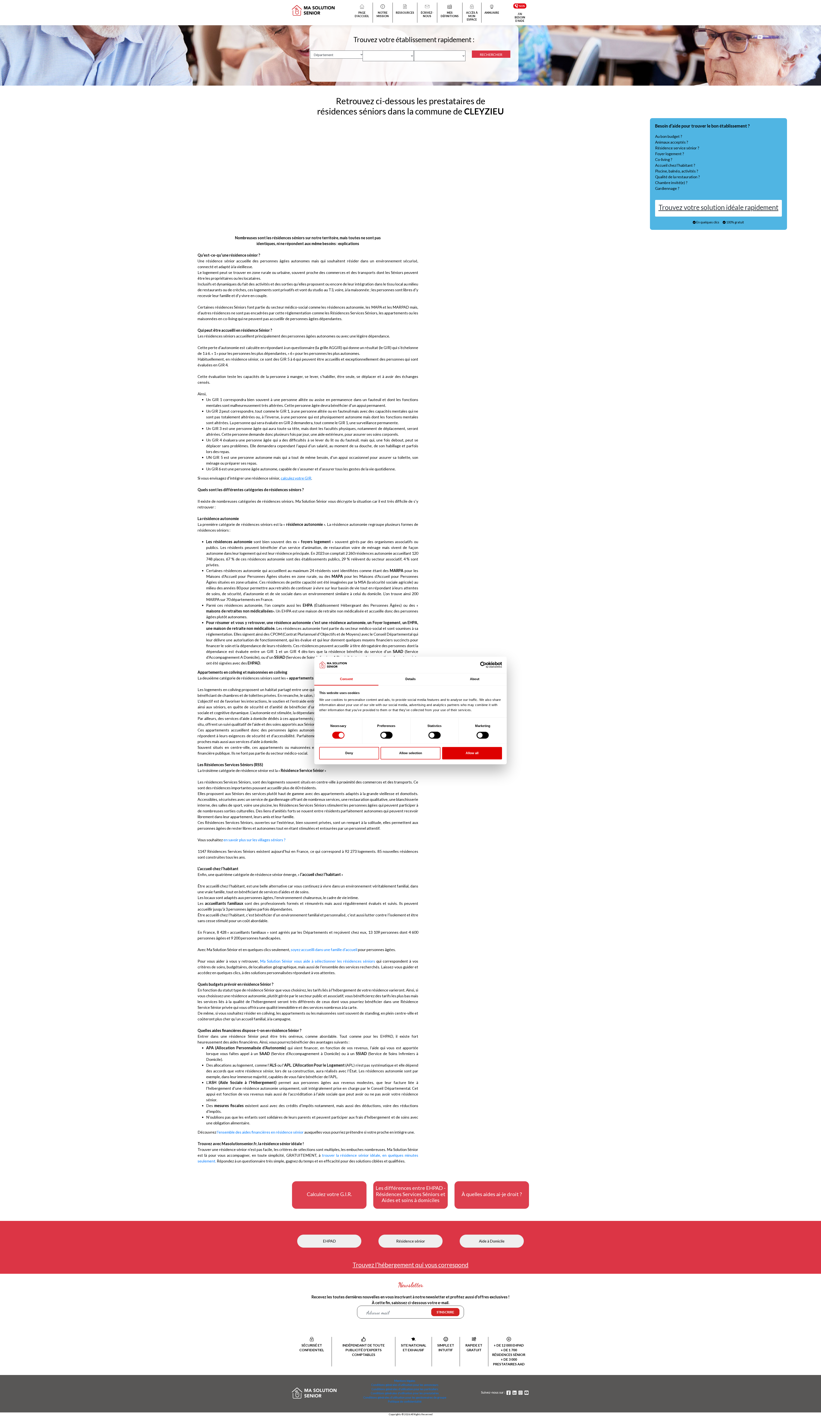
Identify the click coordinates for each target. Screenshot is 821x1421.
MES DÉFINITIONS (450, 14)
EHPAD (329, 1241)
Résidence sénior (410, 1241)
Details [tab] (410, 679)
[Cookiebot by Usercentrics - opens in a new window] (483, 665)
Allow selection (410, 753)
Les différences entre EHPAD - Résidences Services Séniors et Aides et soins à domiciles (411, 1194)
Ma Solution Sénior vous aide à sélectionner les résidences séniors (317, 961)
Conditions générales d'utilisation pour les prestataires (405, 1393)
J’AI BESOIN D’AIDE (520, 17)
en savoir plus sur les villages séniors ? (254, 839)
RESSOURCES (405, 12)
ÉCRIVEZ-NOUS (427, 14)
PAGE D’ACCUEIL (362, 14)
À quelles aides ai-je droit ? (492, 1194)
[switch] (386, 735)
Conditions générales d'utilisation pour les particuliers (404, 1389)
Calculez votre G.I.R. (329, 1194)
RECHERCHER (491, 54)
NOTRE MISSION (383, 14)
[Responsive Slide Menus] (313, 7)
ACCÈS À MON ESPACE (472, 16)
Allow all (472, 753)
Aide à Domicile (492, 1241)
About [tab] (474, 679)
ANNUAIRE (491, 12)
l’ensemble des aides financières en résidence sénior (260, 1132)
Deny (349, 753)
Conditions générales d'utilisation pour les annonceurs (404, 1385)
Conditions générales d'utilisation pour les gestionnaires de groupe (404, 1397)
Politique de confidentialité (404, 1401)
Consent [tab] (346, 679)
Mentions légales (404, 1380)
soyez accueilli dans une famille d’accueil (324, 949)
